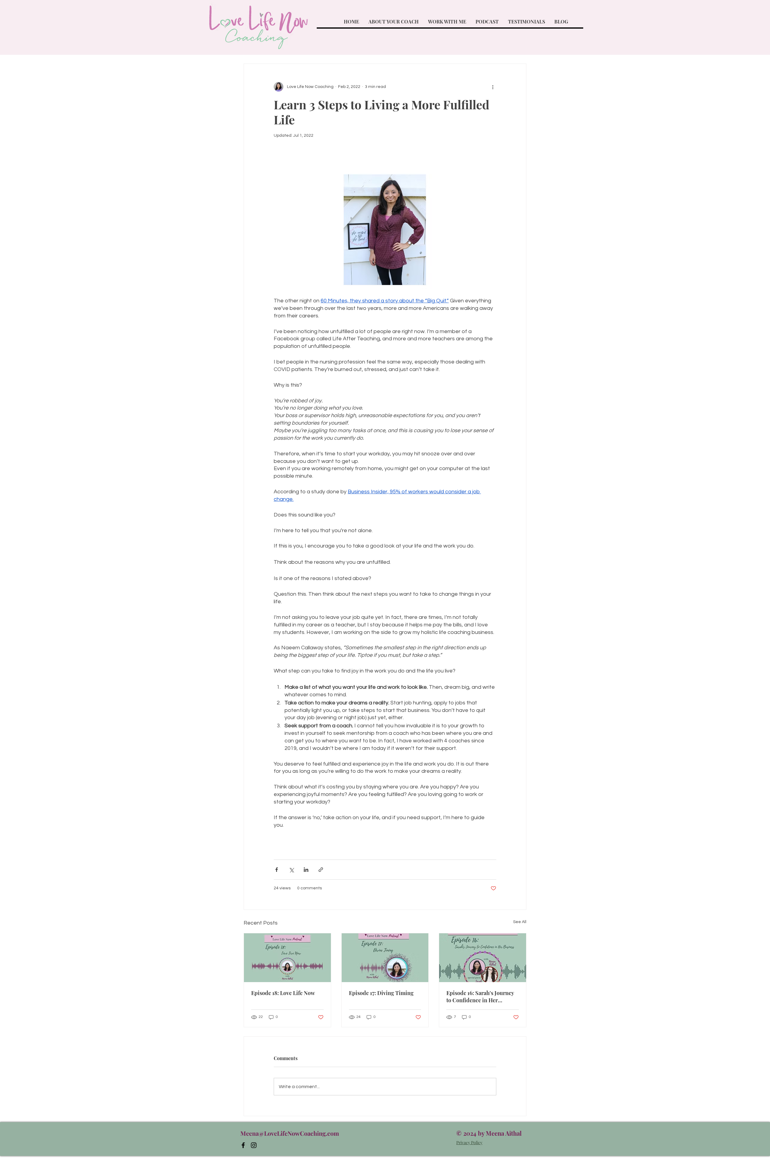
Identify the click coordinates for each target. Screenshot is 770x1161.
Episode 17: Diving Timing (381, 993)
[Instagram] (253, 1145)
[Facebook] (243, 1145)
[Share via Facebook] (276, 869)
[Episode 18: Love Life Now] (287, 957)
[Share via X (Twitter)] (291, 869)
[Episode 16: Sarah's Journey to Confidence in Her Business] (482, 957)
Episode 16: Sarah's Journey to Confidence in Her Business (480, 996)
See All (519, 922)
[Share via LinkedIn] (306, 869)
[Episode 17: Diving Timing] (385, 957)
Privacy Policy (469, 1142)
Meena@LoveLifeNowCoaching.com (289, 1133)
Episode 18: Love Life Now (283, 993)
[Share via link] (321, 869)
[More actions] (492, 86)
